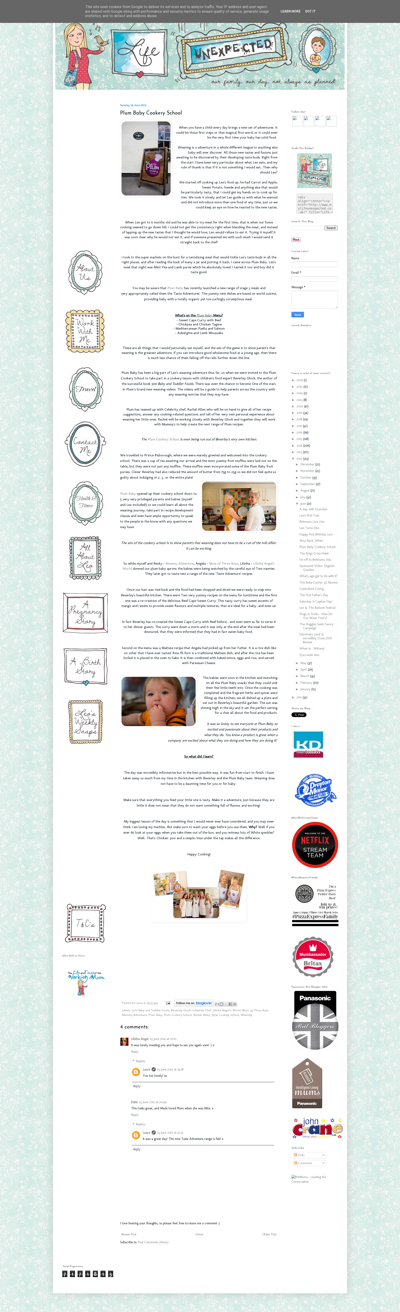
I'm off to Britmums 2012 (315, 560)
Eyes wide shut (309, 655)
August (305, 490)
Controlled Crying (312, 589)
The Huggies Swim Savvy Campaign (316, 626)
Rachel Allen (202, 1015)
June (303, 504)
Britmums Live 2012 (312, 522)
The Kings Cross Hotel (314, 553)
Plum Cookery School (163, 439)
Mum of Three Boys (223, 563)
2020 (300, 406)
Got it (310, 11)
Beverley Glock (181, 1010)
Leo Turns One (309, 528)
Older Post (269, 1234)
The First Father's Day (314, 595)
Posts (300, 1155)
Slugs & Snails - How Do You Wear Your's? (316, 616)
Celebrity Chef (201, 1010)
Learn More (290, 11)
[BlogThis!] (221, 1004)
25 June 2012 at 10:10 (163, 1039)
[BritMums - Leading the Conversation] (314, 1182)
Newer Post (128, 1234)
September (308, 484)
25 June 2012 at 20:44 (152, 1102)
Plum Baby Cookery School (318, 547)
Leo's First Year (309, 515)
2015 (300, 439)
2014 (300, 446)
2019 (300, 413)
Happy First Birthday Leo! (316, 534)
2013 (300, 452)
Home (199, 1234)
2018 (300, 419)
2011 (300, 697)
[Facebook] (309, 125)
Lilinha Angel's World (227, 1010)
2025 (300, 387)
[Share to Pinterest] (234, 1004)
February (306, 683)
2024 (300, 393)
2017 (300, 426)
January (305, 689)
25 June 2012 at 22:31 (170, 1133)
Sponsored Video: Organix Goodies (317, 568)
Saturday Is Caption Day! (316, 601)
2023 (300, 400)
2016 (300, 432)
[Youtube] (320, 125)
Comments (304, 1163)
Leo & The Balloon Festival (318, 608)
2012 (300, 459)
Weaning (246, 1015)
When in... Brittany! (312, 648)
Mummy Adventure (180, 563)
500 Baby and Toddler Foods (150, 1010)
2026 (300, 380)
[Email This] (217, 1004)
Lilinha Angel (140, 1039)
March (305, 676)
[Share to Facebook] (230, 1004)
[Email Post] (168, 1003)
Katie (134, 1102)
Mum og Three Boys (255, 1010)
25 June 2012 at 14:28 (170, 1069)
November (307, 471)
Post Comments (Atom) (153, 1242)
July (303, 497)
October (306, 478)
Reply (134, 1052)
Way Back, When (311, 541)
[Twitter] (297, 125)
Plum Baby (175, 288)
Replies (140, 1061)
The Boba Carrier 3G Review (319, 583)
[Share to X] (226, 1004)
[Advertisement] (84, 173)
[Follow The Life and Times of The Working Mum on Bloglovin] (194, 1005)
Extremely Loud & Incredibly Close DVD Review (316, 638)
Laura (140, 1003)
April (304, 669)
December (307, 464)
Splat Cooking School (225, 1015)
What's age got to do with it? (319, 576)
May (303, 663)
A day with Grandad (313, 509)
